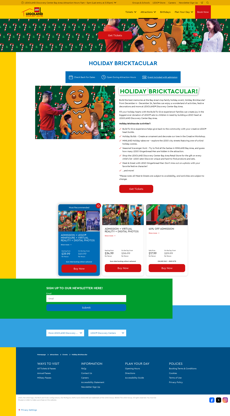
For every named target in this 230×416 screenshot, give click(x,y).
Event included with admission (162, 77)
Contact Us (86, 373)
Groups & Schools (141, 2)
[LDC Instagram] (225, 400)
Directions (130, 373)
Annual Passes (44, 373)
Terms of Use (175, 377)
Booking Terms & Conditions (182, 368)
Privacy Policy (176, 382)
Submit (86, 307)
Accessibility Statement (92, 382)
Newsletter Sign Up (188, 2)
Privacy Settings (29, 410)
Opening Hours (132, 368)
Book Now (203, 11)
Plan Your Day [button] (182, 11)
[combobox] (65, 333)
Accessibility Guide (134, 377)
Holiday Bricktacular (79, 355)
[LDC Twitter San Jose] (218, 400)
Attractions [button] (147, 11)
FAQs (83, 368)
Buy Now (79, 268)
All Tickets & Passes (46, 368)
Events (65, 355)
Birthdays (165, 11)
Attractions (54, 355)
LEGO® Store (159, 2)
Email (49, 293)
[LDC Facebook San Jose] (212, 400)
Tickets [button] (129, 11)
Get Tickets (115, 35)
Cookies (173, 373)
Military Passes (44, 377)
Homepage (41, 355)
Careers (172, 2)
